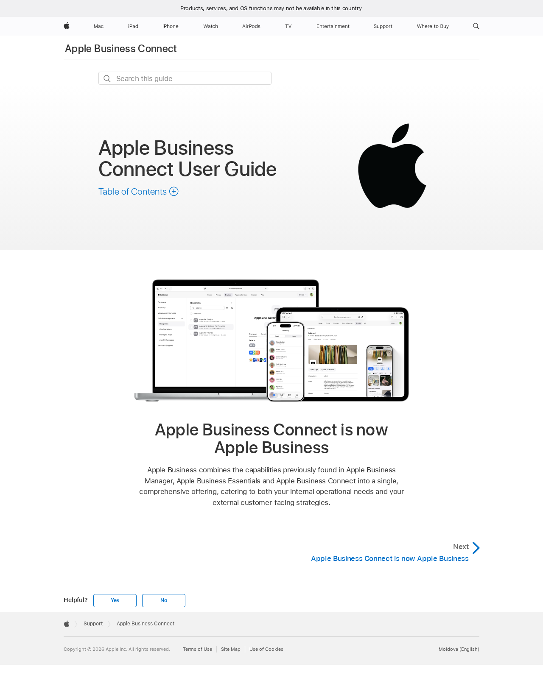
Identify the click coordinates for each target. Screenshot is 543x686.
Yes (115, 600)
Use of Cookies (266, 649)
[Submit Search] (107, 78)
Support (93, 624)
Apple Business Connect (121, 48)
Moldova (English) (459, 649)
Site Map (231, 649)
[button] (476, 26)
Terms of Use (197, 649)
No (163, 600)
